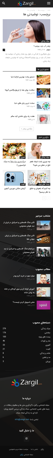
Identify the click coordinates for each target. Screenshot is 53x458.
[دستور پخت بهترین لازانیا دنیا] (43, 80)
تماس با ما (34, 449)
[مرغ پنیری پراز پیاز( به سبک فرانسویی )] (14, 151)
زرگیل (42, 449)
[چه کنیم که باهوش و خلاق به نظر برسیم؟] (39, 178)
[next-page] (44, 198)
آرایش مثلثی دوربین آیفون (15, 188)
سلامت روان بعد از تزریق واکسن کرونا (20, 89)
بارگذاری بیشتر (27, 129)
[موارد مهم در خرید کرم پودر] (43, 279)
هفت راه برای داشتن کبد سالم (23, 116)
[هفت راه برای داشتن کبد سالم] (43, 119)
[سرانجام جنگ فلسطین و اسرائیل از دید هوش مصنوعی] (43, 252)
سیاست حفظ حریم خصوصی (18, 449)
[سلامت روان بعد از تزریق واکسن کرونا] (43, 93)
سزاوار (48, 50)
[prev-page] (48, 198)
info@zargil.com (22, 419)
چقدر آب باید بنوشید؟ (42, 46)
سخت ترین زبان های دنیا (24, 103)
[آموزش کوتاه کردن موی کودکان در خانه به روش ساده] (43, 292)
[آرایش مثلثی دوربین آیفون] (14, 178)
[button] (4, 3)
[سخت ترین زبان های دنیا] (43, 106)
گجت (23, 184)
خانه (48, 10)
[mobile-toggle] (48, 3)
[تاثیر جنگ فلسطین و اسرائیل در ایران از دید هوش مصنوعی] (43, 225)
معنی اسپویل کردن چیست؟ (24, 302)
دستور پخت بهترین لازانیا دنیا (23, 76)
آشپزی (22, 157)
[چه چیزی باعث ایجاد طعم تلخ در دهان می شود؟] (39, 151)
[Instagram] (26, 439)
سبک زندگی (45, 41)
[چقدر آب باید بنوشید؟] (26, 31)
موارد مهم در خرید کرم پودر (24, 275)
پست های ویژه (44, 184)
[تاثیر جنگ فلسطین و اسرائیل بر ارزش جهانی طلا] (43, 238)
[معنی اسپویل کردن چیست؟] (43, 305)
